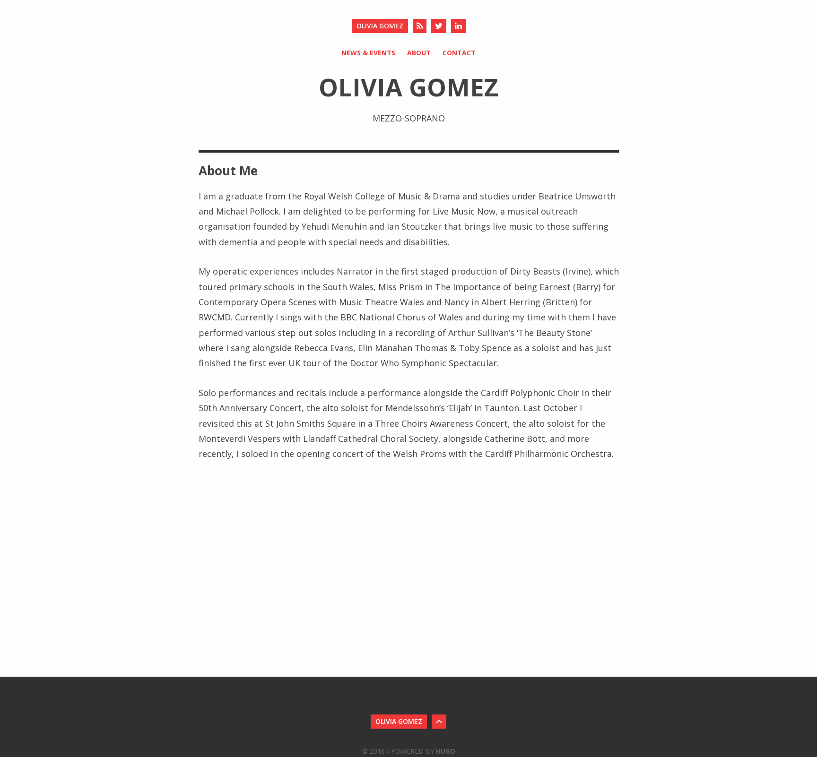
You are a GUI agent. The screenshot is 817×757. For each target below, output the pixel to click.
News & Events (368, 52)
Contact (459, 52)
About (419, 52)
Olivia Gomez (379, 25)
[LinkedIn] (458, 26)
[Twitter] (438, 26)
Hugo (445, 751)
